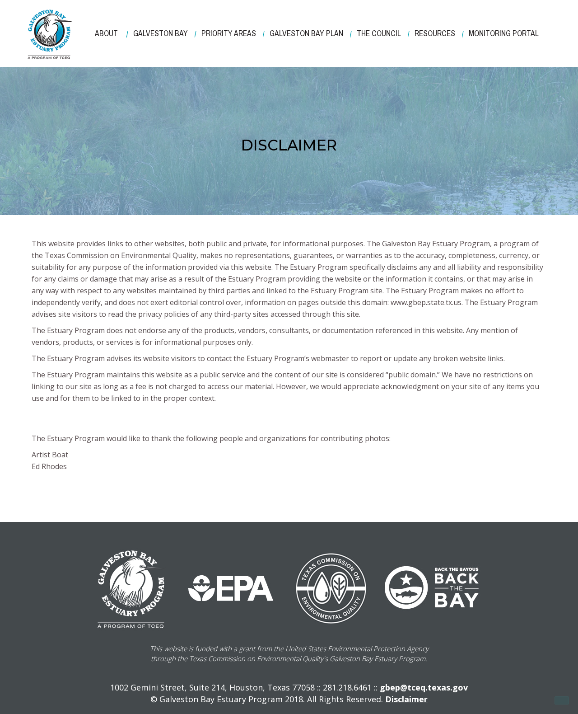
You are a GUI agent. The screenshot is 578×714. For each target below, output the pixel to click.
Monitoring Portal (504, 34)
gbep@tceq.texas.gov (424, 687)
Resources (435, 34)
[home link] (49, 34)
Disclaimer (406, 699)
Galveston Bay (160, 34)
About (106, 34)
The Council (379, 34)
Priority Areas (228, 34)
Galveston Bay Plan (306, 34)
